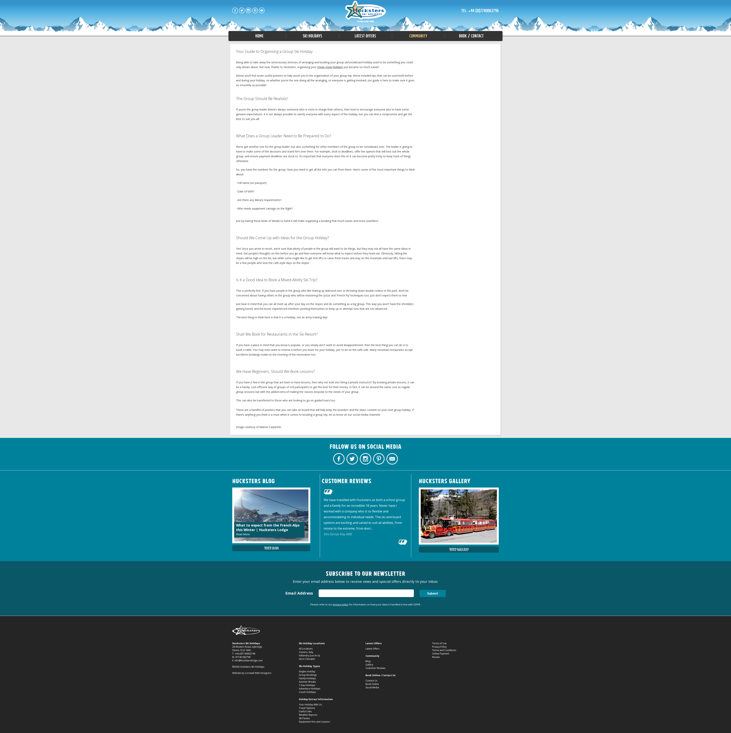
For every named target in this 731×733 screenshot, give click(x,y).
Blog (368, 661)
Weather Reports (308, 714)
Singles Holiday (307, 671)
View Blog (271, 548)
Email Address (299, 593)
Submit (432, 593)
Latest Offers (372, 648)
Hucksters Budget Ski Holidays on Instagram (248, 10)
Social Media (372, 687)
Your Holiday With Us (310, 704)
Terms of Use (439, 643)
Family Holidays (307, 678)
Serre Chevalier (307, 659)
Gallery (369, 664)
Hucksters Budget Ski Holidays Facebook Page (235, 10)
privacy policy (340, 604)
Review (436, 657)
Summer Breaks (307, 681)
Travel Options (307, 708)
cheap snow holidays (330, 67)
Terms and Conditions (444, 650)
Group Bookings (308, 675)
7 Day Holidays (307, 685)
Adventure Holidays (309, 688)
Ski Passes (304, 718)
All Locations (306, 648)
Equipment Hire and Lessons (314, 721)
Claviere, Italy (306, 652)
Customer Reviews (375, 668)
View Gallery (458, 549)
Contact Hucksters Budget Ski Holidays (262, 10)
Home (259, 36)
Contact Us (371, 680)
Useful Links (305, 711)
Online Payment (440, 653)
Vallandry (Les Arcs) (309, 655)
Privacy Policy (439, 646)
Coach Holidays (307, 692)
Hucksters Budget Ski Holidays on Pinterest (255, 10)
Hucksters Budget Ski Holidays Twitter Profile (242, 10)
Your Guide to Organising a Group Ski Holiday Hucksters (365, 12)
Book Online (372, 684)
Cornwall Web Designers (258, 673)
